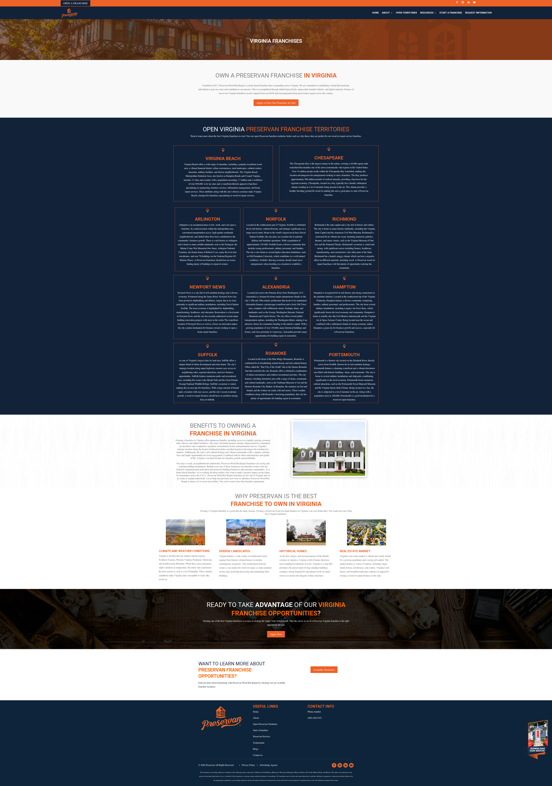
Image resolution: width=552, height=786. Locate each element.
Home (375, 12)
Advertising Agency (268, 764)
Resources (426, 12)
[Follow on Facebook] (457, 2)
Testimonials (258, 742)
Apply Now (276, 634)
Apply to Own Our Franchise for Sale (276, 102)
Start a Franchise (450, 12)
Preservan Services (261, 736)
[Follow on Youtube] (474, 2)
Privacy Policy (248, 764)
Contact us (258, 755)
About (386, 12)
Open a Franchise (75, 3)
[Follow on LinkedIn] (468, 2)
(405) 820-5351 (315, 717)
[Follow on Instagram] (462, 2)
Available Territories (324, 669)
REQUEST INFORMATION (478, 12)
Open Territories (406, 12)
